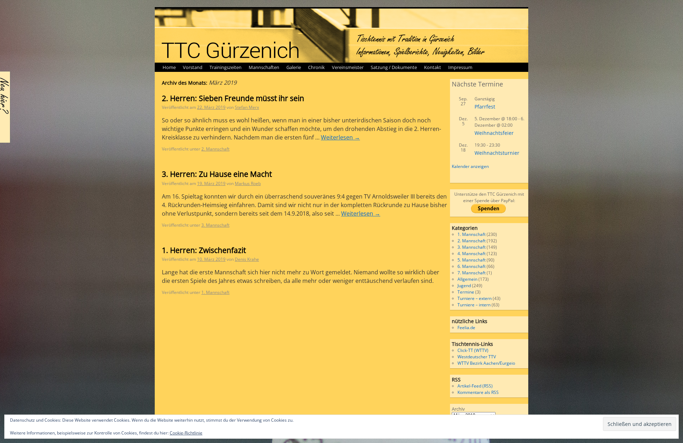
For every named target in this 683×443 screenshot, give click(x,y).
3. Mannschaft (215, 225)
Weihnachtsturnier (497, 152)
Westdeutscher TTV (476, 357)
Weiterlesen (340, 137)
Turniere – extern (474, 298)
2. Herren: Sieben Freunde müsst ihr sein (233, 98)
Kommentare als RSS (478, 392)
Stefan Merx (247, 107)
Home (169, 67)
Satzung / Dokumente (394, 67)
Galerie (293, 67)
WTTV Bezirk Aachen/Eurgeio (486, 363)
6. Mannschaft (471, 266)
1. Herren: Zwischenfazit (204, 250)
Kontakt (432, 67)
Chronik (316, 67)
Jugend (464, 286)
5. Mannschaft (471, 260)
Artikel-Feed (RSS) (475, 386)
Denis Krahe (247, 259)
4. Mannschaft (471, 253)
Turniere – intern (474, 305)
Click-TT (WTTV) (472, 350)
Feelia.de (466, 328)
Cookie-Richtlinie (186, 433)
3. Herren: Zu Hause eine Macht (217, 174)
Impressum (460, 67)
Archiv (458, 409)
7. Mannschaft (471, 273)
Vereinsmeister (348, 67)
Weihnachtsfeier (494, 133)
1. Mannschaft (215, 292)
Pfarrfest (485, 106)
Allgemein (467, 279)
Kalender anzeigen (470, 166)
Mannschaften (264, 67)
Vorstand (192, 67)
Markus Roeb (248, 183)
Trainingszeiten (226, 67)
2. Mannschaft (215, 149)
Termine (465, 292)
